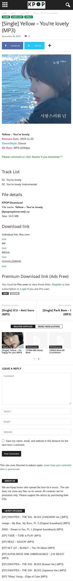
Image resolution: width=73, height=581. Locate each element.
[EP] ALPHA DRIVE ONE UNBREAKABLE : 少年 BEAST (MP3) (33, 556)
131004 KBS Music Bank (34, 351)
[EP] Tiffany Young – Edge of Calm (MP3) (24, 576)
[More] (50, 45)
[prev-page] (34, 359)
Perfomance (32, 347)
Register (57, 284)
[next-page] (39, 359)
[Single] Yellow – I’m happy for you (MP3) (12, 351)
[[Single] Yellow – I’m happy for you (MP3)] (13, 340)
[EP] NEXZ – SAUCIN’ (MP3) (18, 541)
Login (23, 288)
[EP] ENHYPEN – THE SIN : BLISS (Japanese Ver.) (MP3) (34, 570)
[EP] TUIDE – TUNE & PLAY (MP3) (21, 535)
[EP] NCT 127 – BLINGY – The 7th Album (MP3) (28, 548)
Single (29, 17)
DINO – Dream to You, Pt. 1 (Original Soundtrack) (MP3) (32, 529)
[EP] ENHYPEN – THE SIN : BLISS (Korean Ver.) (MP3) (32, 564)
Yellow (14, 293)
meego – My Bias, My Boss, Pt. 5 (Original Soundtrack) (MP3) (36, 523)
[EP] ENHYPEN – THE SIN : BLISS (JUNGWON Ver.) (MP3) (35, 517)
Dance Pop (24, 13)
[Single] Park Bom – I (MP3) (57, 312)
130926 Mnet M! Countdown (57, 351)
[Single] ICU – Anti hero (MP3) (18, 312)
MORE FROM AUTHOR (49, 326)
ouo (4, 238)
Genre (13, 13)
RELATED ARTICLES (23, 326)
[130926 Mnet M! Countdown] (60, 340)
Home (4, 13)
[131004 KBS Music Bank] (37, 340)
